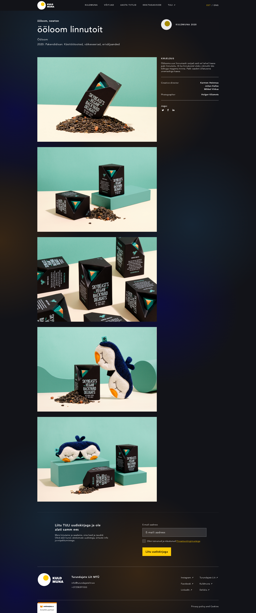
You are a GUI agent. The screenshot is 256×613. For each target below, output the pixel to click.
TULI (170, 5)
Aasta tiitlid (128, 5)
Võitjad (109, 5)
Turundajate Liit (207, 577)
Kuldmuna (91, 5)
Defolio (203, 590)
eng (216, 5)
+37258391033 (79, 587)
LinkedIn (185, 590)
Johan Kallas (212, 86)
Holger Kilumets (210, 94)
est (209, 5)
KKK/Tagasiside (152, 5)
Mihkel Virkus (211, 89)
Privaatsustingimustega (188, 541)
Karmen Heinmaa (209, 82)
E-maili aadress (150, 524)
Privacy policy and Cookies (205, 606)
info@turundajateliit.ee (83, 583)
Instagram (186, 577)
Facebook (186, 583)
